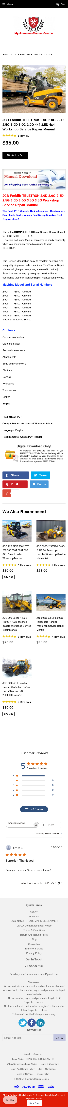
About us (34, 916)
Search (34, 911)
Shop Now (34, 1103)
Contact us (34, 944)
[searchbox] (19, 823)
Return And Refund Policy (34, 934)
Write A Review (34, 809)
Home (5, 54)
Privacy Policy (34, 953)
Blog (34, 939)
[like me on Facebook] (31, 1025)
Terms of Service (34, 948)
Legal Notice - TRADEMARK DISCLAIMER (34, 921)
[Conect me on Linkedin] (40, 1025)
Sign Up (59, 1037)
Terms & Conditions (34, 930)
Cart (63, 4)
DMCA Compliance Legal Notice (34, 925)
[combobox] (49, 833)
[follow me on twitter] (22, 1025)
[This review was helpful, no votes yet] (52, 883)
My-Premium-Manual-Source (35, 1078)
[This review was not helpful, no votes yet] (59, 883)
